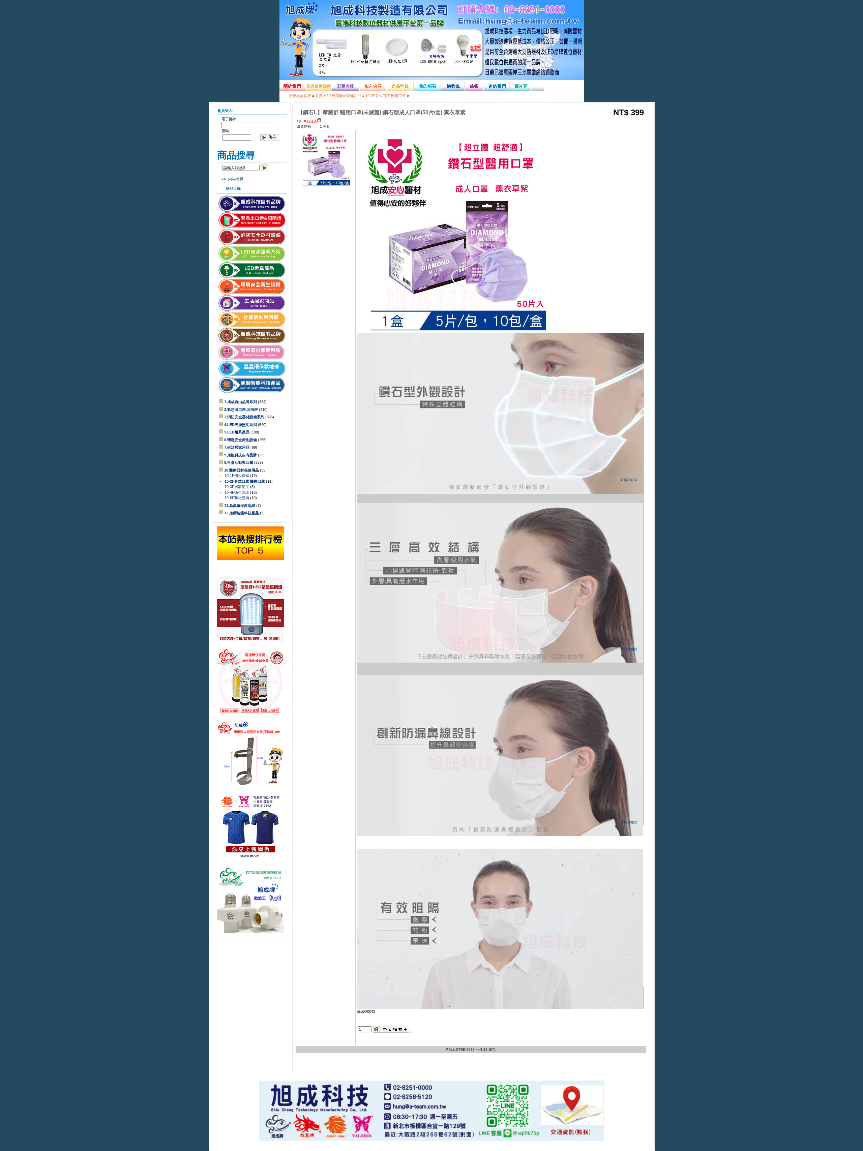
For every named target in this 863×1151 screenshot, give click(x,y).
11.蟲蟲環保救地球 (239, 506)
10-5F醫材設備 (237, 498)
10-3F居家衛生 (237, 487)
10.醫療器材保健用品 (344, 96)
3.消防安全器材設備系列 (244, 417)
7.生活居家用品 (236, 447)
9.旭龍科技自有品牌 (240, 455)
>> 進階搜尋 (232, 179)
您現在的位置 (300, 96)
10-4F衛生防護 (237, 492)
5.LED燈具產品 (236, 432)
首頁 (319, 96)
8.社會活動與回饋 (238, 462)
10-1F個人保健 (237, 476)
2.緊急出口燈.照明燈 (241, 409)
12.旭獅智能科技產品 (241, 513)
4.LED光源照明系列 (240, 425)
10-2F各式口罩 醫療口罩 (385, 96)
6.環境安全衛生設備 (240, 440)
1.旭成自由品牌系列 (240, 402)
